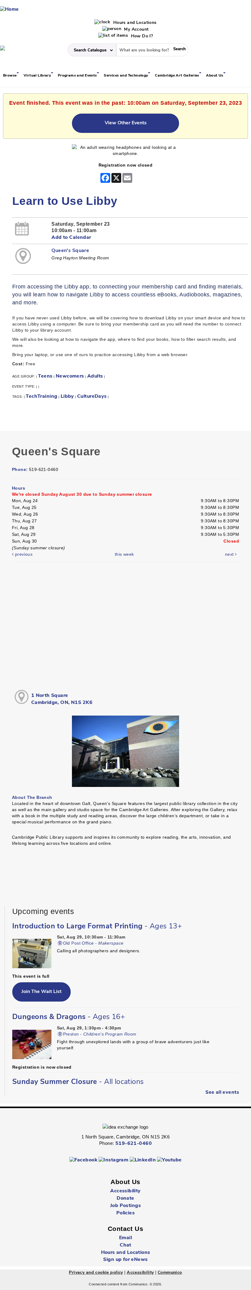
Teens (45, 376)
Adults (95, 376)
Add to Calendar (71, 237)
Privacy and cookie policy (96, 1272)
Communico (170, 1272)
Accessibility (125, 1191)
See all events (222, 1092)
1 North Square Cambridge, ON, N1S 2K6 (61, 699)
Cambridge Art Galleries (177, 75)
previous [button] (22, 554)
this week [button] (124, 554)
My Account (135, 29)
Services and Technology (126, 75)
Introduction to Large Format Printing (97, 926)
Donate (125, 1198)
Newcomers (70, 376)
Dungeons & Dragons (68, 1017)
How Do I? (141, 36)
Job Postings (125, 1205)
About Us (215, 75)
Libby (67, 396)
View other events (126, 123)
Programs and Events (78, 75)
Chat (125, 1245)
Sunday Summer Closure (78, 1082)
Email (125, 1237)
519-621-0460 (133, 1143)
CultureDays (92, 396)
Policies (125, 1213)
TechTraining (41, 396)
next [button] (230, 554)
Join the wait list (41, 991)
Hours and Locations (134, 23)
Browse (10, 75)
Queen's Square (70, 250)
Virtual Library (38, 75)
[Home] (9, 9)
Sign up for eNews (125, 1259)
